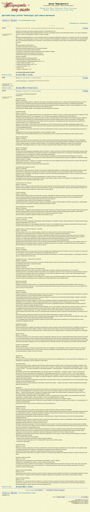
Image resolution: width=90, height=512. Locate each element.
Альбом (43, 8)
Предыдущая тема (74, 23)
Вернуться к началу (6, 74)
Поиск (53, 8)
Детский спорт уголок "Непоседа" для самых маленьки (28, 15)
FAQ (48, 8)
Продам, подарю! (31, 20)
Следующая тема (83, 23)
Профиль (47, 10)
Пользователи (60, 8)
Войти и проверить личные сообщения (60, 10)
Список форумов (23, 20)
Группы (67, 8)
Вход (72, 10)
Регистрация (74, 8)
